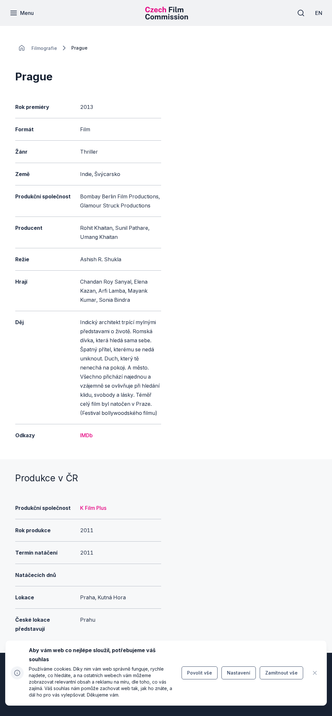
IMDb (86, 435)
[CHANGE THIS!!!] (21, 47)
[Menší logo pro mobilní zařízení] (166, 17)
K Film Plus (93, 508)
